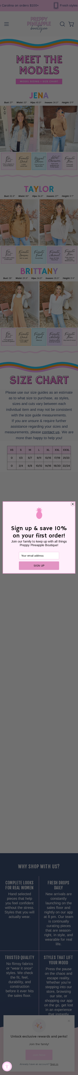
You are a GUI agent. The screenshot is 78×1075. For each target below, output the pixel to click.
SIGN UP (39, 565)
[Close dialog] (73, 504)
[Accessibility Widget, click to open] (7, 1066)
